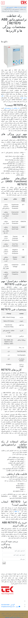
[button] (3, 56)
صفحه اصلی (23, 7)
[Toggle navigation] (3, 2)
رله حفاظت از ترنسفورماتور (12, 108)
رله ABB (16, 511)
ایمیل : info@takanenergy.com (10, 606)
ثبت (4, 563)
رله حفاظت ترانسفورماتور (13, 7)
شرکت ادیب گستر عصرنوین (12, 617)
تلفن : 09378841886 (7, 604)
